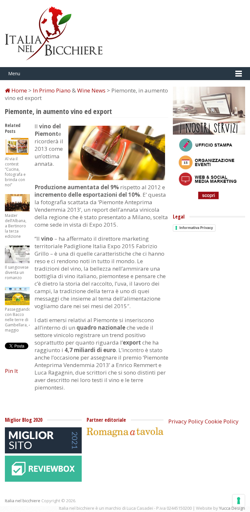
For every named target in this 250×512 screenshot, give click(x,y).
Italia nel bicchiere (22, 501)
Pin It (11, 371)
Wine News (91, 90)
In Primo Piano (52, 90)
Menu (14, 73)
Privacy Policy (185, 421)
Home (18, 90)
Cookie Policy (222, 421)
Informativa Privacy (196, 227)
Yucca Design (232, 508)
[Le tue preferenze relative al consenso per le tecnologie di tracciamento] (238, 500)
